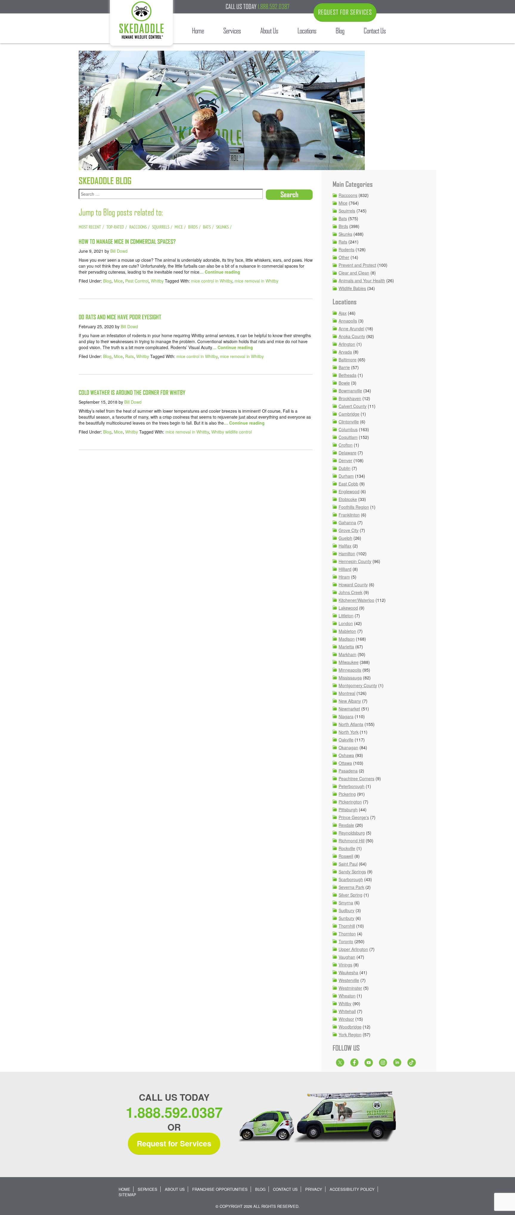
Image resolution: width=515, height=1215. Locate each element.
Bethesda (347, 375)
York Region (350, 1034)
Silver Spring (350, 895)
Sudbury (346, 910)
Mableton (347, 631)
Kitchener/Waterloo (356, 600)
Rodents (346, 249)
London (346, 623)
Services (147, 1189)
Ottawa (345, 763)
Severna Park (351, 887)
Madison (347, 639)
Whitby (157, 281)
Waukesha (348, 972)
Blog (107, 281)
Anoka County (352, 336)
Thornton (347, 934)
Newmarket (349, 709)
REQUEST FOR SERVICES (345, 12)
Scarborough (351, 879)
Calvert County (353, 406)
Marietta (346, 647)
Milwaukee (349, 662)
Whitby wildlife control (231, 432)
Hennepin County (355, 561)
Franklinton (349, 515)
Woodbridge (350, 1027)
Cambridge (349, 414)
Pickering (347, 794)
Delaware (347, 453)
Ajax (343, 313)
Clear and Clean (354, 273)
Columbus (348, 429)
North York (349, 732)
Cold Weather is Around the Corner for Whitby (132, 392)
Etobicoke (348, 499)
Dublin (344, 468)
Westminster (350, 988)
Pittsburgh (348, 809)
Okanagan (348, 747)
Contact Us (285, 1189)
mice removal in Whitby (256, 281)
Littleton (346, 616)
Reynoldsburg (352, 833)
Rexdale (346, 825)
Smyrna (346, 903)
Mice (118, 281)
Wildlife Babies (352, 288)
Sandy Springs (352, 872)
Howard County (353, 585)
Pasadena (348, 771)
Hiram (344, 577)
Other (344, 257)
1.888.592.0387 (273, 6)
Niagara (346, 716)
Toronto (346, 941)
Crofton (346, 445)
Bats (343, 218)
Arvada (345, 352)
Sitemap (127, 1194)
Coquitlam (348, 437)
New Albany (350, 701)
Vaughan (347, 957)
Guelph (345, 538)
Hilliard (345, 569)
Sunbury (346, 918)
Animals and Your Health (362, 280)
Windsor (346, 1019)
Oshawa (346, 755)
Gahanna (347, 522)
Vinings (345, 965)
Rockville (347, 848)
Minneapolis (350, 670)
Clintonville (349, 422)
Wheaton (347, 996)
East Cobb (348, 484)
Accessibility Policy (352, 1189)
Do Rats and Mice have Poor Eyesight (120, 317)
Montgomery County (358, 685)
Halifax (345, 546)
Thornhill (347, 926)
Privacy (313, 1189)
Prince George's (354, 817)
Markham (347, 654)
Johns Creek (350, 592)
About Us (175, 1189)
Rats (129, 356)
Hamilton (347, 553)
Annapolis (348, 321)
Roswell (346, 856)
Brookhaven (350, 398)
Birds (343, 226)
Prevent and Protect (357, 265)
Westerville (349, 980)
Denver (345, 460)
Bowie (344, 383)
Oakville (346, 740)
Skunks (345, 234)
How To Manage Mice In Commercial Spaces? (127, 241)
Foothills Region (354, 507)
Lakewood (348, 608)
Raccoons (348, 195)
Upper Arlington (353, 949)
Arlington (347, 344)
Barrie (344, 367)
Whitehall (347, 1011)
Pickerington (350, 802)
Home (124, 1189)
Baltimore (347, 360)
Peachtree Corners (356, 778)
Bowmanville (350, 391)
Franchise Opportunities (220, 1189)
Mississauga (350, 678)
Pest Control (136, 281)
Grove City (349, 530)
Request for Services (174, 1143)
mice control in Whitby (211, 281)
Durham (346, 476)
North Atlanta (351, 724)
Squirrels (347, 211)
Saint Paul (348, 864)
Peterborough (351, 786)
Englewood (349, 491)
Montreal (347, 693)
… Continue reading (219, 272)
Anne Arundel (351, 328)
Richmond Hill (351, 841)
